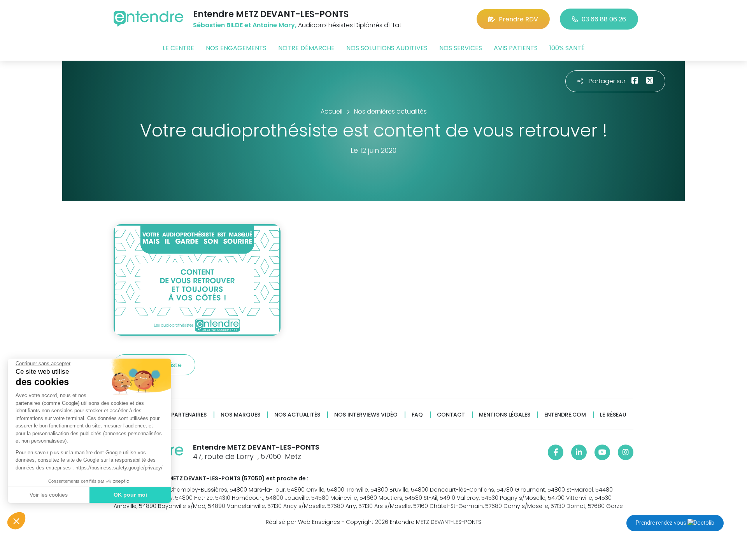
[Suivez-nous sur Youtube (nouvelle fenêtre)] (602, 452)
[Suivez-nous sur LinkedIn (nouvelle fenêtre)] (579, 452)
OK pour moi (130, 495)
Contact (451, 414)
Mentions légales (504, 414)
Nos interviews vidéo (366, 414)
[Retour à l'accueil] (149, 19)
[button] (16, 520)
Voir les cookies (49, 495)
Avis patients (516, 48)
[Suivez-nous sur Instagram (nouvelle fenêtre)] (625, 452)
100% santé (567, 48)
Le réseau (613, 414)
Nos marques (240, 414)
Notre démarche (306, 48)
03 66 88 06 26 (604, 19)
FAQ (417, 414)
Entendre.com (565, 414)
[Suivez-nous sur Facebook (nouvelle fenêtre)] (555, 452)
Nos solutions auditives (387, 48)
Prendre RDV (518, 19)
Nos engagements (236, 48)
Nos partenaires (182, 414)
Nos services (460, 48)
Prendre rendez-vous (661, 523)
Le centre (178, 48)
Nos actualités (297, 414)
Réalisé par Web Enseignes (303, 522)
